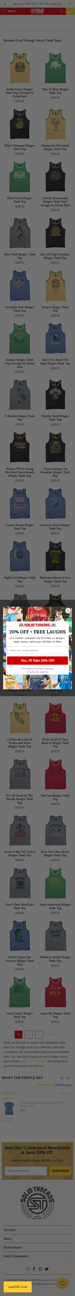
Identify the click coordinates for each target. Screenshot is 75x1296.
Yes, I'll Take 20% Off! (37, 660)
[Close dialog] (68, 610)
